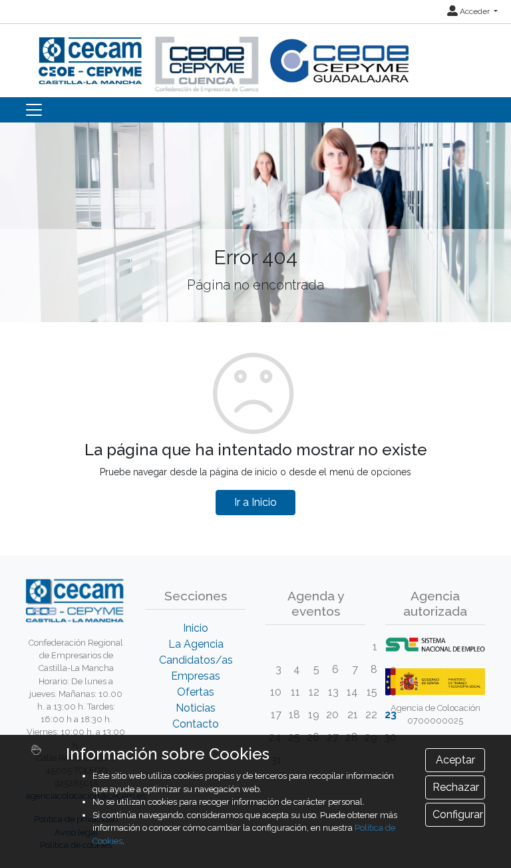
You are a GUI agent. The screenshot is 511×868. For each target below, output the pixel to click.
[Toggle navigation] (34, 109)
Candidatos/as (196, 660)
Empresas (195, 676)
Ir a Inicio (255, 502)
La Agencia (196, 644)
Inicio (195, 628)
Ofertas (195, 692)
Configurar (457, 814)
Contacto (195, 724)
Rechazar (455, 787)
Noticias (196, 708)
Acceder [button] (475, 11)
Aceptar (455, 760)
